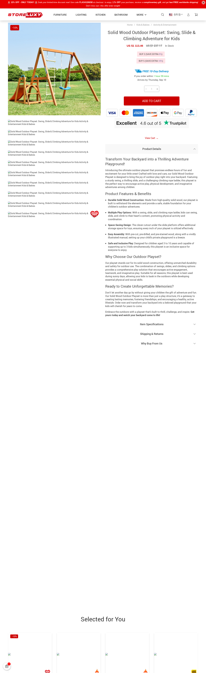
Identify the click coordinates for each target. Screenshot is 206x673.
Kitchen (100, 14)
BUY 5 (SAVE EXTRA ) (151, 60)
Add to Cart (151, 101)
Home (130, 24)
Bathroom (121, 14)
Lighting (81, 14)
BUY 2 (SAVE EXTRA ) (150, 54)
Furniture (60, 14)
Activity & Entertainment (164, 24)
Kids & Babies (142, 24)
